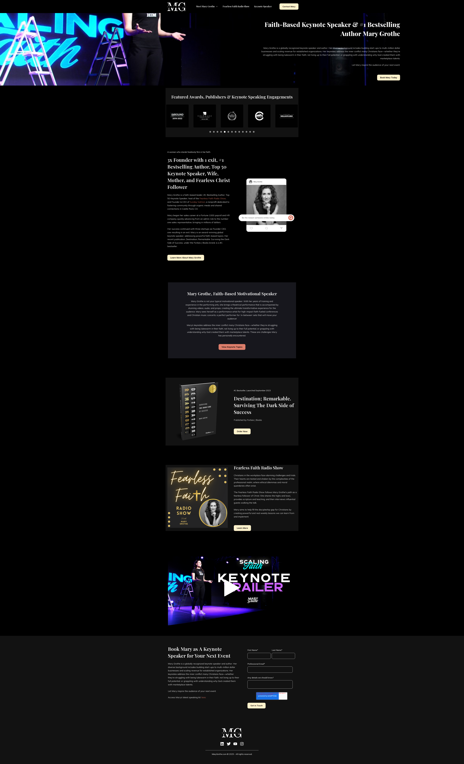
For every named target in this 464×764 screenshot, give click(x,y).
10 (243, 131)
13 (254, 131)
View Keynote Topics (232, 347)
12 (250, 131)
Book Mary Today (388, 77)
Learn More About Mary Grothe (185, 257)
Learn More (242, 528)
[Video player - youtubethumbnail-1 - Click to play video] (232, 587)
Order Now (242, 431)
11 (246, 131)
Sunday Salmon (197, 202)
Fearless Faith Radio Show (212, 198)
